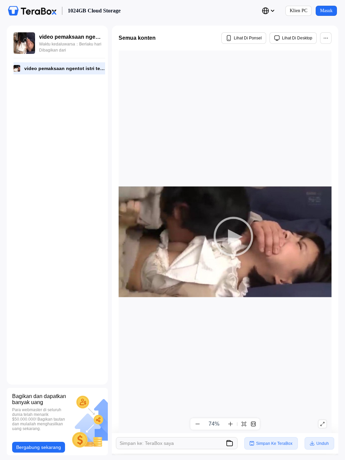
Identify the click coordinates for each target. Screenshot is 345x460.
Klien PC (298, 10)
